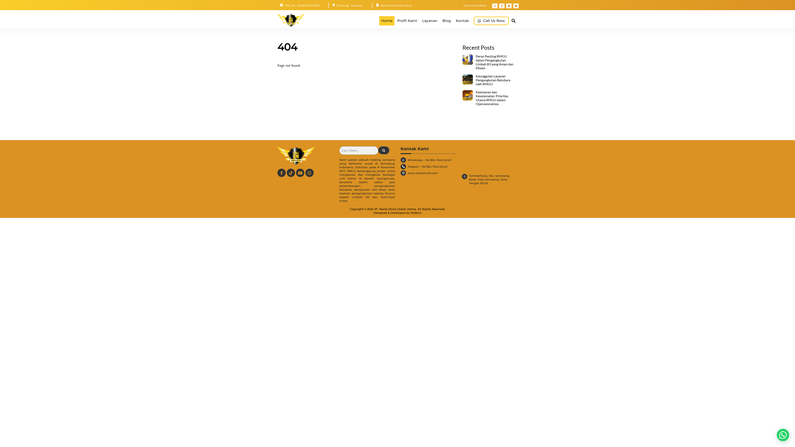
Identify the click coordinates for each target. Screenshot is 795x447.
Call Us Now (493, 21)
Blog (446, 21)
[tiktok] (291, 172)
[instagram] (309, 172)
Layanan (429, 21)
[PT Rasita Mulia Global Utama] (290, 24)
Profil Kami (407, 21)
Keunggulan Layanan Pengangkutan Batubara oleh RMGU (493, 80)
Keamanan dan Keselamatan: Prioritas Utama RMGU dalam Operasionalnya (492, 98)
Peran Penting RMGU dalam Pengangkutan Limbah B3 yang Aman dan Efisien (494, 62)
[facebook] (281, 172)
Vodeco (416, 213)
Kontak (462, 21)
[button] (783, 435)
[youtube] (300, 172)
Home (386, 21)
